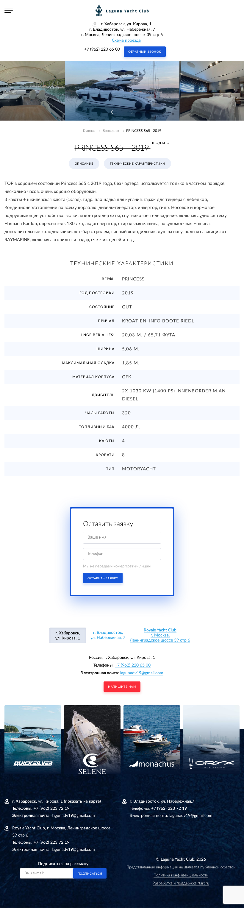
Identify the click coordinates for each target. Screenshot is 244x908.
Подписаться (90, 873)
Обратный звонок (144, 51)
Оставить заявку (102, 578)
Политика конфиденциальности (181, 875)
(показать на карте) (82, 801)
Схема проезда (126, 40)
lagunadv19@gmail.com (141, 673)
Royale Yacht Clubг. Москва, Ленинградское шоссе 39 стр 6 (160, 635)
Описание (84, 163)
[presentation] (113, 112)
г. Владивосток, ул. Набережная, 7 (107, 635)
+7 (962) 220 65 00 (102, 49)
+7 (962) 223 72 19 (51, 808)
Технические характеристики (137, 163)
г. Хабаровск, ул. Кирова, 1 (67, 635)
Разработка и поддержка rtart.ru (181, 883)
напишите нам (122, 686)
